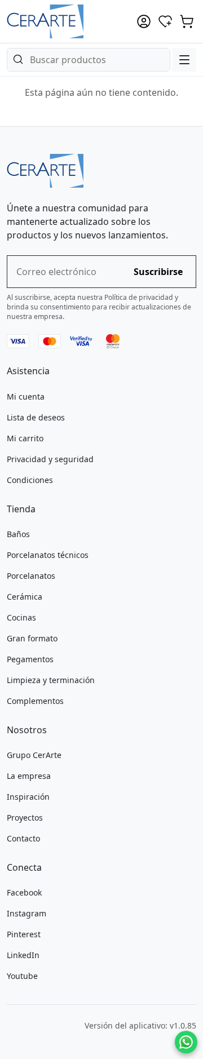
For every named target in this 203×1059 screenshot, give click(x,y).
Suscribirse (158, 271)
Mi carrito (25, 438)
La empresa (29, 775)
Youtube (22, 976)
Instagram (26, 913)
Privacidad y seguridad (50, 459)
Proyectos (25, 817)
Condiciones (30, 480)
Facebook (24, 892)
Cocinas (21, 617)
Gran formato (32, 638)
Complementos (35, 700)
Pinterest (24, 934)
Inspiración (28, 796)
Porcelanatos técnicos (48, 555)
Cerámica (24, 596)
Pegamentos (30, 659)
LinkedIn (23, 955)
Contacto (23, 838)
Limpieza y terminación (51, 680)
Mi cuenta (26, 396)
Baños (18, 534)
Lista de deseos (36, 417)
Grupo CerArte (34, 755)
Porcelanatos (31, 575)
